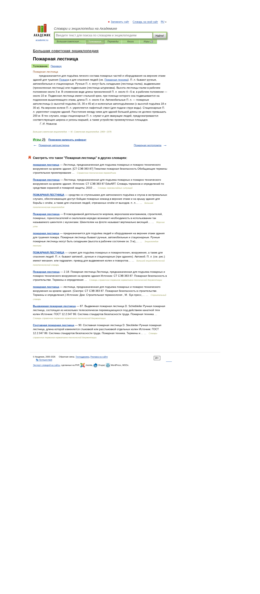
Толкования (94, 41)
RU (162, 22)
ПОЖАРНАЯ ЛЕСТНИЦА (48, 194)
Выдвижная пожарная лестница (54, 306)
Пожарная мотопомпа (147, 145)
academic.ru (42, 40)
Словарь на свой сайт (145, 22)
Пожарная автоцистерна (54, 145)
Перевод (56, 66)
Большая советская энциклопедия (69, 41)
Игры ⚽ (148, 41)
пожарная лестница (46, 164)
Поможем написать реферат (67, 139)
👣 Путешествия (44, 360)
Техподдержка (82, 357)
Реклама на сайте (99, 357)
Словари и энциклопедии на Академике (85, 28)
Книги (130, 41)
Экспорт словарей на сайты (46, 365)
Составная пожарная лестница (53, 325)
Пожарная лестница (46, 179)
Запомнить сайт (120, 22)
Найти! (160, 35)
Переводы (113, 41)
